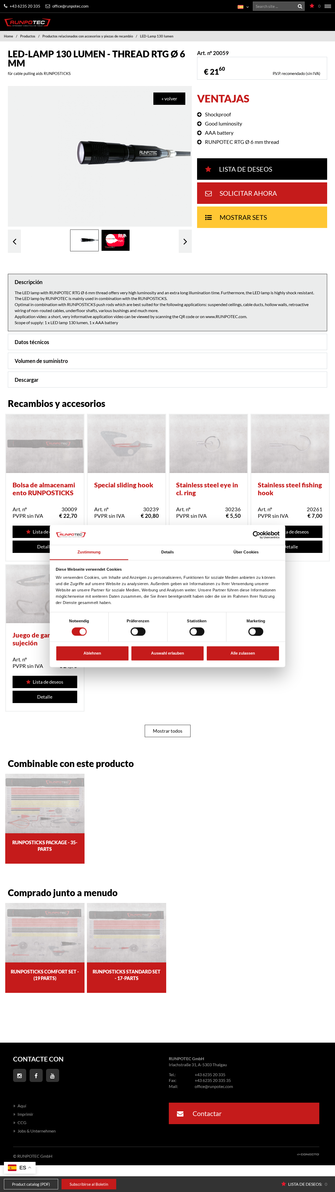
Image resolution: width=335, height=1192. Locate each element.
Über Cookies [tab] (246, 552)
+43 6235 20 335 (24, 6)
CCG (19, 1122)
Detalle (44, 546)
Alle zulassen (243, 653)
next (185, 241)
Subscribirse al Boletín (89, 1184)
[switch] (138, 631)
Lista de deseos (245, 169)
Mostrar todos (167, 731)
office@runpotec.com (70, 6)
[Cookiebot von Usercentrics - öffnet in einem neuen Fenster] (257, 535)
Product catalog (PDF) (31, 1184)
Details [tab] (167, 552)
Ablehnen (92, 653)
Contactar (206, 1113)
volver (14, 241)
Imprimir (23, 1114)
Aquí (19, 1105)
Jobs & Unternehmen (34, 1130)
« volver (169, 98)
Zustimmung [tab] (89, 552)
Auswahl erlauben (167, 653)
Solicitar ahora (248, 193)
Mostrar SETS (243, 217)
